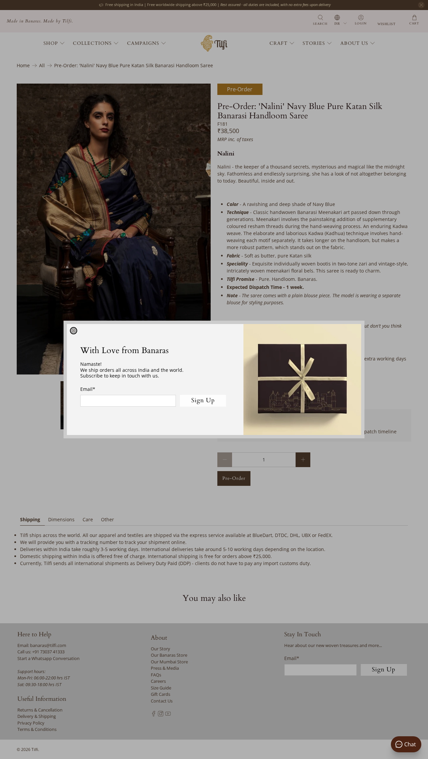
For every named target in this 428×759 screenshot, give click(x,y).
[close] (73, 330)
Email (87, 389)
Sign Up (203, 400)
